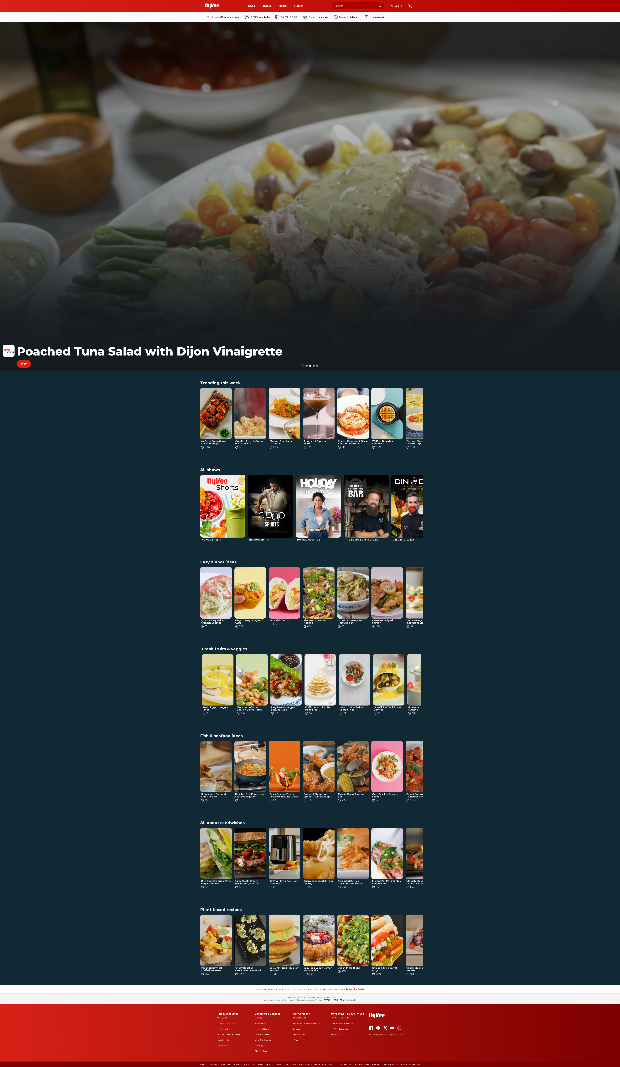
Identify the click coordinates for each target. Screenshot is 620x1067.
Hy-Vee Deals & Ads (340, 1018)
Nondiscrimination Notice (395, 1064)
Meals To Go (260, 1023)
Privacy (213, 1064)
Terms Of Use (282, 1064)
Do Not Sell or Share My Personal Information (241, 1064)
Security (269, 1064)
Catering (259, 1045)
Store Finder (222, 1045)
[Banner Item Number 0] (306, 366)
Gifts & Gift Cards (263, 1040)
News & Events (299, 1034)
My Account (222, 1029)
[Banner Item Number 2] (314, 366)
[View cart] (410, 6)
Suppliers (376, 1064)
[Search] (380, 5)
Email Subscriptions (226, 1023)
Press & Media (223, 1040)
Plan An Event (261, 1051)
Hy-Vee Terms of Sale (334, 1000)
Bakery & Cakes (262, 1034)
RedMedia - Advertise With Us (306, 1023)
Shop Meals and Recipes (342, 1023)
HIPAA (293, 1064)
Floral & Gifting (262, 1029)
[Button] (303, 366)
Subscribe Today (355, 989)
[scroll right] (411, 419)
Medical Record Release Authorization (316, 1064)
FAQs (295, 1040)
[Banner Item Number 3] (317, 366)
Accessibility (414, 1064)
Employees (342, 1064)
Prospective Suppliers (359, 1064)
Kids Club (335, 1034)
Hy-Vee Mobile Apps (340, 1029)
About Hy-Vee (299, 1018)
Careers (296, 1029)
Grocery (258, 1018)
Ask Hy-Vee (222, 1018)
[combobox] (358, 6)
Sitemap (204, 1064)
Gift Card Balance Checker (229, 1034)
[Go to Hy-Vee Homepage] (212, 6)
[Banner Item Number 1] (310, 366)
